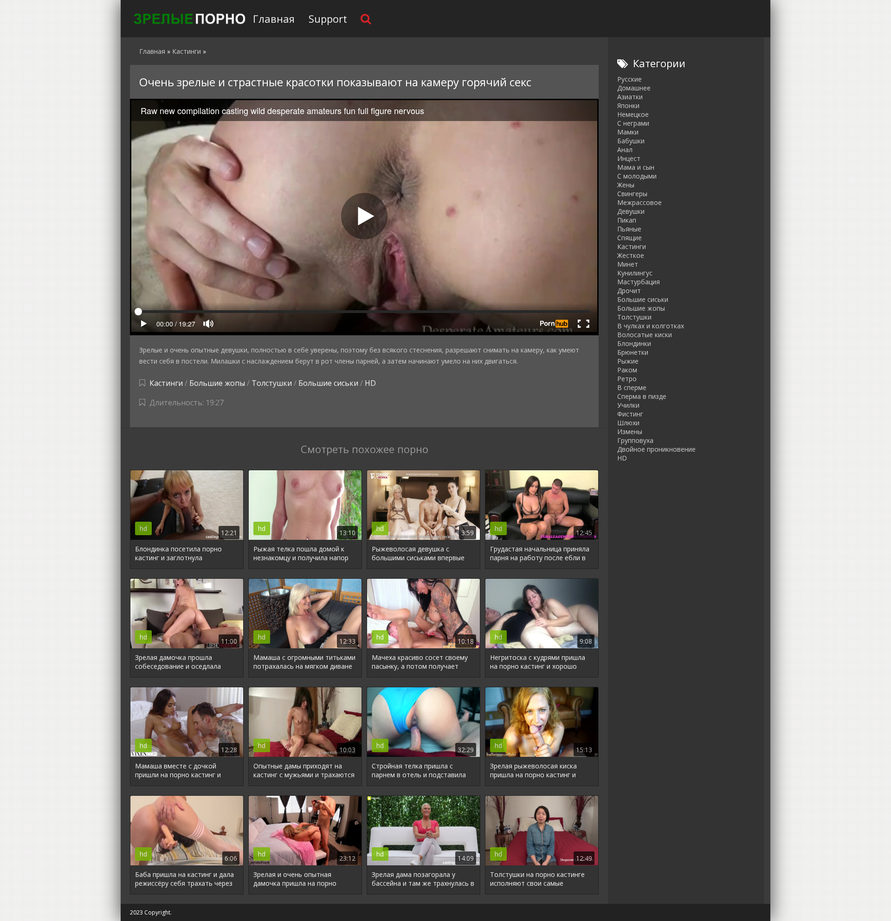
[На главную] (188, 18)
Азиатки (630, 96)
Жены (625, 184)
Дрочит (629, 290)
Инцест (628, 158)
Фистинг (630, 413)
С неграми (633, 123)
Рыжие (628, 361)
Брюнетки (632, 352)
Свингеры (632, 193)
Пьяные (629, 228)
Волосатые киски (644, 334)
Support (328, 19)
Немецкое (633, 114)
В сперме (631, 387)
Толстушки (272, 383)
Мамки (628, 132)
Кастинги (166, 383)
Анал (625, 149)
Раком (627, 369)
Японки (628, 105)
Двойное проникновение (656, 449)
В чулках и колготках (650, 325)
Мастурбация (638, 281)
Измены (629, 431)
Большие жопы (217, 383)
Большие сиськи (328, 383)
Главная (274, 19)
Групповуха (635, 440)
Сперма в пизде (641, 396)
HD (370, 383)
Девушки (631, 211)
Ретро (627, 378)
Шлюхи (628, 422)
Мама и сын (635, 167)
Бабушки (631, 140)
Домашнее (634, 87)
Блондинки (634, 343)
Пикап (626, 220)
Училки (628, 405)
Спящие (629, 237)
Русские (629, 79)
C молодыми (637, 176)
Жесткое (630, 255)
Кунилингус (634, 273)
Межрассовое (639, 202)
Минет (627, 264)
